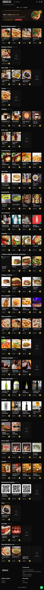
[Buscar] (37, 2)
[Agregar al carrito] (9, 43)
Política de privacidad (27, 575)
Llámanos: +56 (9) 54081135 (28, 569)
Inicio (18, 7)
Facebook (3, 582)
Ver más (17, 26)
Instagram (3, 580)
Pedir (24, 580)
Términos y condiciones (27, 574)
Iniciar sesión (25, 582)
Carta (21, 7)
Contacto (25, 7)
